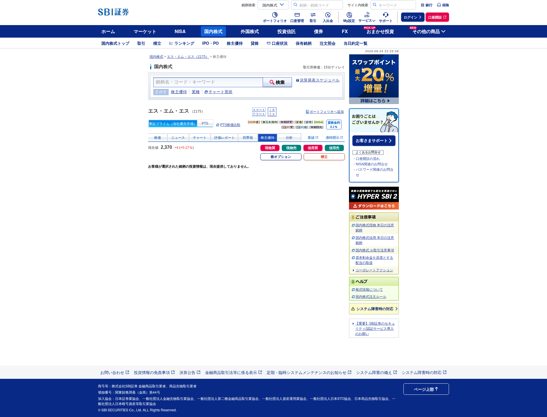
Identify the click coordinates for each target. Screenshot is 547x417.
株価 (157, 138)
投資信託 (286, 31)
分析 (289, 138)
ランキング (184, 43)
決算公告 (187, 372)
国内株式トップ (115, 43)
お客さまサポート (372, 140)
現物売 (291, 148)
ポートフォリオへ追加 (327, 112)
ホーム (108, 31)
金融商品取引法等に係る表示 (231, 372)
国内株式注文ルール (371, 297)
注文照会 (328, 43)
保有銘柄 (304, 43)
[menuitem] (426, 5)
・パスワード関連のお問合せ (372, 172)
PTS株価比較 (230, 125)
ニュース (178, 138)
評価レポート (224, 138)
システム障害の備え (374, 372)
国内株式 (213, 31)
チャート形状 (220, 91)
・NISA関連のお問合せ (370, 164)
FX (345, 31)
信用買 (313, 148)
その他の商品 (425, 30)
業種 (196, 91)
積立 (157, 43)
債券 (318, 31)
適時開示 (333, 138)
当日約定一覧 (356, 43)
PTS (205, 123)
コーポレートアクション (374, 270)
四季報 (248, 138)
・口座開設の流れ (366, 159)
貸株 (255, 43)
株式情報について (369, 290)
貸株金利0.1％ (334, 125)
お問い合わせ (112, 372)
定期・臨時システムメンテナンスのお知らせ (306, 372)
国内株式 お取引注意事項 (375, 250)
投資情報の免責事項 (152, 372)
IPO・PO (210, 43)
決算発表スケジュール (320, 80)
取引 (141, 43)
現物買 (270, 148)
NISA (180, 31)
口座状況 (280, 43)
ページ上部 (424, 389)
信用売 (334, 148)
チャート (200, 138)
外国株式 (250, 31)
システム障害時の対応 (374, 308)
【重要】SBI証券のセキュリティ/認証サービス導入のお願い (375, 329)
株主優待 (235, 43)
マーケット (145, 31)
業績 (311, 138)
